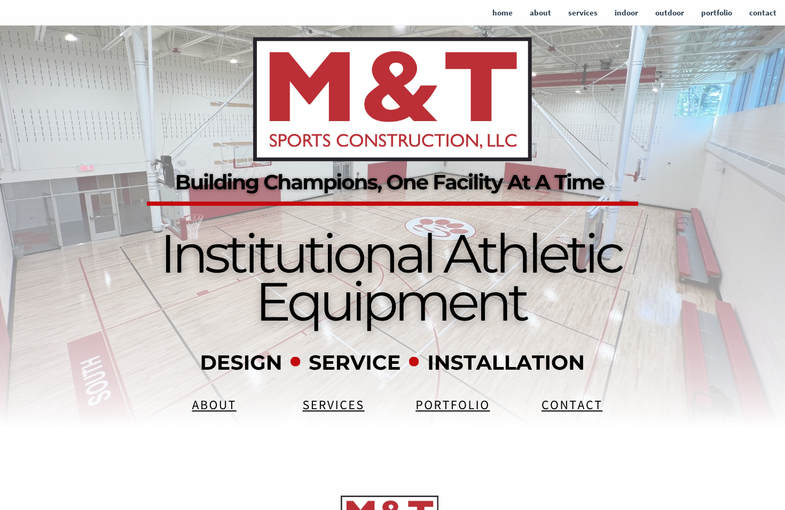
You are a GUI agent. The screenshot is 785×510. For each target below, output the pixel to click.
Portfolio (452, 404)
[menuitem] (502, 13)
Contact (571, 404)
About (214, 404)
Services (333, 404)
